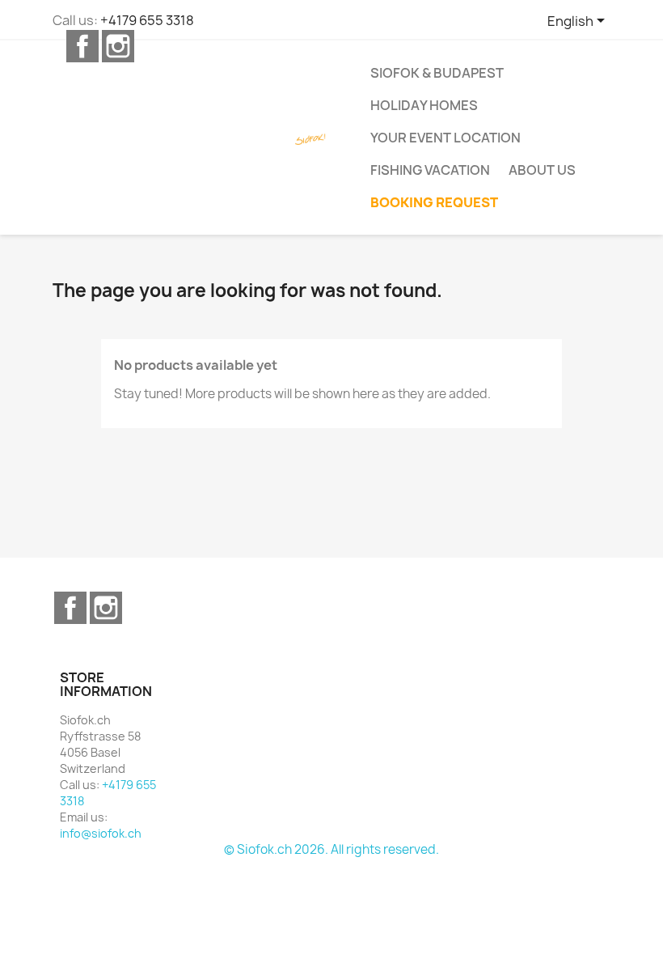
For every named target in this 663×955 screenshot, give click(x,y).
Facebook (82, 46)
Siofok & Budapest (437, 73)
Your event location (445, 137)
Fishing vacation (430, 170)
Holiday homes (424, 105)
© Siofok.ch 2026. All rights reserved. (331, 849)
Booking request (434, 202)
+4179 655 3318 (147, 20)
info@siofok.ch (100, 833)
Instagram (118, 46)
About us (542, 170)
